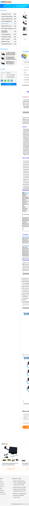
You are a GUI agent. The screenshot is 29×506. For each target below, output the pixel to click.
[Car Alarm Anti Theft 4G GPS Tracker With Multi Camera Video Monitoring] (3, 54)
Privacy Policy (3, 494)
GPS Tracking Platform (9, 21)
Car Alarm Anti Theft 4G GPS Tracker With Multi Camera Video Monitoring (10, 53)
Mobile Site (2, 492)
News (1, 488)
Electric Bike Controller (9, 43)
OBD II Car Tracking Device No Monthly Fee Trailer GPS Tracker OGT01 (19, 495)
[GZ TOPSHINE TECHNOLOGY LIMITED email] (2, 81)
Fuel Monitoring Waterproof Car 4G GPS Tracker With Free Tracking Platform (10, 465)
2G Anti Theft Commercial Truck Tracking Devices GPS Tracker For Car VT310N (19, 483)
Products (2, 482)
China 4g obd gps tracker (16, 504)
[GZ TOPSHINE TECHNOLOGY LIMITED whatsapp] (5, 81)
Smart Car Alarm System (9, 16)
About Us (2, 486)
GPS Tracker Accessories (9, 28)
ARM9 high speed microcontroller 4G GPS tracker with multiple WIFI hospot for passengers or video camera (10, 62)
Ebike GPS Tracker (9, 41)
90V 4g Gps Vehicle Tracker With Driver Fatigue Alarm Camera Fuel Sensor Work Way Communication (11, 58)
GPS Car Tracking (9, 39)
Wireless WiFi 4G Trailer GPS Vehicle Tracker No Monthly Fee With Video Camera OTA (19, 489)
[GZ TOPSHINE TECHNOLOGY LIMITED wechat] (8, 81)
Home (1, 481)
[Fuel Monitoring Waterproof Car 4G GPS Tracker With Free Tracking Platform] (10, 452)
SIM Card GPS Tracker (9, 26)
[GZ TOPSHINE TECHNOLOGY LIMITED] (6, 2)
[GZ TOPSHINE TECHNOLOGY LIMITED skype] (12, 81)
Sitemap (2, 490)
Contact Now (9, 84)
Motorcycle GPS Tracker (9, 18)
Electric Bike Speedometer (9, 31)
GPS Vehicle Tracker (9, 14)
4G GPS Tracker (9, 23)
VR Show (2, 484)
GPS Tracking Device (9, 34)
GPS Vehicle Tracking (9, 36)
